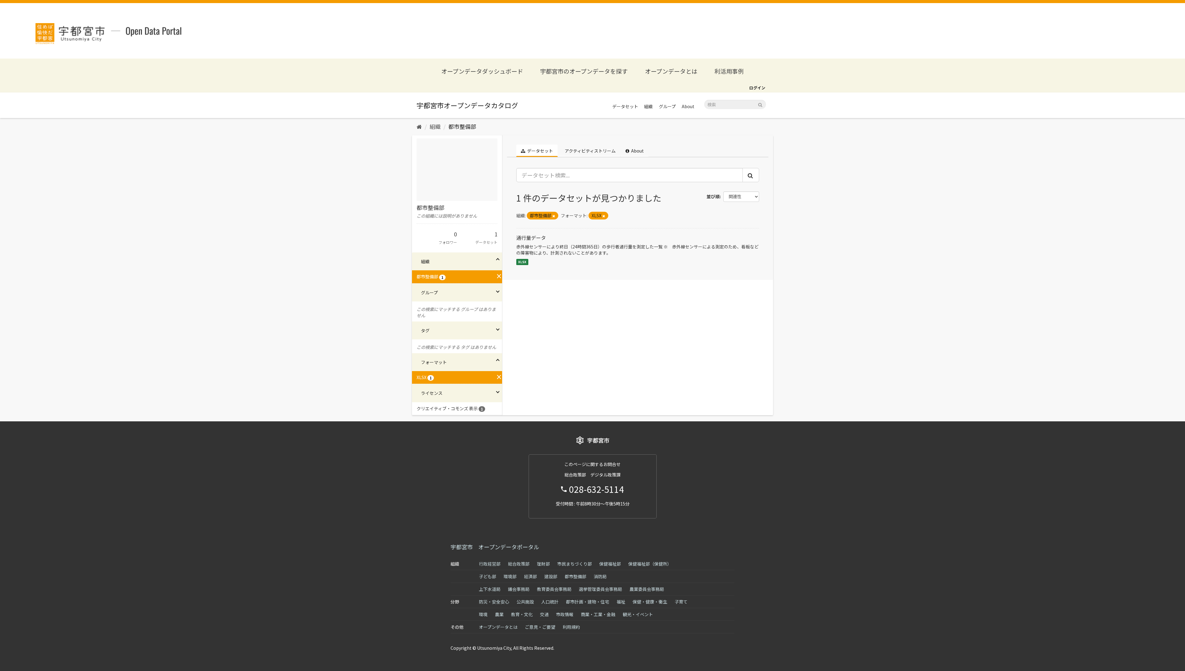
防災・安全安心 (494, 602)
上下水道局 (490, 589)
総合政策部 (519, 564)
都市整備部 (462, 126)
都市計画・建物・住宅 (587, 602)
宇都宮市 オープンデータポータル (495, 547)
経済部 (530, 576)
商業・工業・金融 (598, 614)
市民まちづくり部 (574, 564)
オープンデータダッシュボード (482, 71)
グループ (667, 106)
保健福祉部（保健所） (650, 564)
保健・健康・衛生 (650, 602)
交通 (544, 614)
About (688, 106)
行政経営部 (490, 564)
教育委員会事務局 (554, 589)
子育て (681, 602)
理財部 (543, 564)
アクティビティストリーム (590, 151)
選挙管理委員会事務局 (600, 589)
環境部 (510, 576)
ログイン (757, 88)
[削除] (553, 215)
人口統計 (550, 602)
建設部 (550, 576)
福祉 (621, 602)
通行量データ (531, 237)
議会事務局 (519, 589)
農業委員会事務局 (647, 589)
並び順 (713, 196)
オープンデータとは (671, 71)
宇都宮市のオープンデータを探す (584, 71)
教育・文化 (522, 614)
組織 (648, 106)
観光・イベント (638, 614)
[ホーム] (419, 126)
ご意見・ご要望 (540, 627)
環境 (483, 614)
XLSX (522, 262)
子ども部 (487, 576)
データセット (625, 106)
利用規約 (571, 627)
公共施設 (525, 602)
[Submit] (760, 104)
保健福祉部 (610, 564)
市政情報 (564, 614)
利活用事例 (729, 71)
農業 (499, 614)
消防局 (600, 576)
